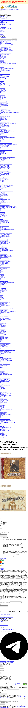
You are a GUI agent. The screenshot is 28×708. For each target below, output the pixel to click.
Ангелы (2, 354)
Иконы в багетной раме (5, 261)
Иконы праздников (4, 249)
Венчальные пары (4, 265)
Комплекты (2, 151)
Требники (2, 81)
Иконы (1, 401)
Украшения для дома (4, 389)
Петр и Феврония (4, 243)
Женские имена (3, 248)
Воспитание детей (4, 124)
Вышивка (2, 406)
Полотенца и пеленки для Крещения (8, 307)
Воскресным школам (4, 173)
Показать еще (3, 558)
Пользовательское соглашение (6, 662)
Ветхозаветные (3, 92)
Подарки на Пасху (4, 400)
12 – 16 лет (2, 182)
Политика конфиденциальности (7, 661)
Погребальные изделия (5, 312)
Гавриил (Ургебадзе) (4, 155)
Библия (1, 55)
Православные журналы (5, 202)
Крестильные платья (4, 306)
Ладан (1, 324)
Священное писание (4, 54)
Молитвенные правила (5, 74)
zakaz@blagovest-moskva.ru (9, 629)
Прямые (2, 284)
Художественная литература (6, 191)
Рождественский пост (5, 380)
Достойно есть (3, 227)
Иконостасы (2, 291)
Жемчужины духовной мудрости (7, 157)
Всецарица (2, 217)
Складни (2, 264)
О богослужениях (4, 105)
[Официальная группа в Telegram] (14, 659)
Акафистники (3, 138)
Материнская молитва (5, 158)
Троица (1, 408)
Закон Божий (3, 62)
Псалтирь (2, 61)
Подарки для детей (4, 361)
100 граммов (3, 325)
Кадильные (2, 320)
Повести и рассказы (4, 189)
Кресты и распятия (4, 281)
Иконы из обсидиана (4, 263)
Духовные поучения (4, 416)
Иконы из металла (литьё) (5, 258)
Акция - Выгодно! (4, 42)
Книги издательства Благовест (7, 131)
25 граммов (2, 329)
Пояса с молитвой (4, 316)
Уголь (1, 339)
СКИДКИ (2, 23)
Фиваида (2, 333)
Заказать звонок (4, 694)
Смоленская (2, 212)
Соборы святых (3, 246)
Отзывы (2, 599)
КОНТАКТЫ (2, 31)
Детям (1, 386)
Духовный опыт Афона (5, 168)
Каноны (2, 67)
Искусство (2, 117)
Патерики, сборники (4, 100)
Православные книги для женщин (7, 162)
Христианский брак (4, 125)
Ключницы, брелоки (4, 373)
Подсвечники (3, 279)
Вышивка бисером (4, 376)
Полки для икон (3, 283)
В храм (1, 270)
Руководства (3, 77)
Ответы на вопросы (4, 146)
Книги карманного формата (6, 150)
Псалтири (2, 133)
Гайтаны (2, 275)
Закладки (2, 366)
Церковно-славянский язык (6, 85)
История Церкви (3, 119)
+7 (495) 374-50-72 (4, 16)
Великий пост (3, 394)
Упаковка (2, 391)
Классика (2, 201)
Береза (1, 295)
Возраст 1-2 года (3, 310)
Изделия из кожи (3, 365)
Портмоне (2, 371)
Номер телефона (3, 690)
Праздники (2, 108)
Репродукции (3, 118)
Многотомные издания (5, 165)
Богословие (2, 88)
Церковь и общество (4, 122)
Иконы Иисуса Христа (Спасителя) (8, 206)
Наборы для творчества (5, 364)
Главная (2, 438)
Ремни (1, 367)
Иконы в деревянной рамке (6, 251)
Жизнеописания (3, 102)
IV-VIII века (2, 95)
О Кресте (2, 160)
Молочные (2, 293)
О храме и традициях (4, 106)
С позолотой (3, 347)
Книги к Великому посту (5, 395)
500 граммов (3, 331)
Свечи (1, 317)
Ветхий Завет (3, 56)
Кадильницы (3, 277)
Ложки (1, 357)
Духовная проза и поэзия (5, 115)
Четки (1, 341)
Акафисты (2, 65)
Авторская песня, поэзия (5, 414)
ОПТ (1, 29)
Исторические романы (5, 167)
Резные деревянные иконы (6, 256)
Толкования (2, 86)
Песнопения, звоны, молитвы (6, 420)
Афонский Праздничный (5, 334)
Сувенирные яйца (4, 359)
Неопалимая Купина (4, 222)
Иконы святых (3, 230)
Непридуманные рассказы (6, 164)
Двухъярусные (3, 288)
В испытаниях (3, 153)
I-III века (2, 93)
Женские (2, 369)
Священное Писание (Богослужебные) (8, 78)
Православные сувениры (5, 352)
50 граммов (2, 330)
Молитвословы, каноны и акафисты (8, 63)
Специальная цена (4, 46)
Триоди (1, 82)
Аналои (1, 271)
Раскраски (2, 193)
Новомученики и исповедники (7, 99)
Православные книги (5, 179)
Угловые (2, 285)
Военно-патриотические (5, 154)
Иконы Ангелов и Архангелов (7, 229)
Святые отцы (3, 90)
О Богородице (3, 159)
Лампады (2, 278)
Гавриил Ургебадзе (4, 240)
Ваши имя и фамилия (5, 602)
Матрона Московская (4, 241)
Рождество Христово (4, 381)
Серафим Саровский (4, 235)
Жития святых (3, 91)
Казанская (2, 209)
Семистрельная (3, 215)
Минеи (1, 72)
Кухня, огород (3, 129)
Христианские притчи (5, 116)
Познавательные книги (5, 199)
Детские (2, 147)
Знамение (2, 214)
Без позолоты (3, 348)
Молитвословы (3, 64)
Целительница (3, 228)
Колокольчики (3, 355)
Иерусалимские (3, 323)
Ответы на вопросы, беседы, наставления (9, 112)
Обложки (2, 372)
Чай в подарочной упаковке (6, 374)
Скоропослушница (4, 220)
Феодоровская (3, 223)
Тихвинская (2, 213)
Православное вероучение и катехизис (8, 144)
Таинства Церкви (4, 109)
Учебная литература (4, 192)
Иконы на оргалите (4, 262)
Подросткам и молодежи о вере (7, 161)
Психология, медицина (5, 126)
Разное (1, 421)
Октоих (1, 75)
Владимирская (3, 208)
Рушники (2, 313)
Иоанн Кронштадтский (5, 236)
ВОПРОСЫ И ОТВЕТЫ (5, 28)
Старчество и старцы (4, 166)
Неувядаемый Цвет (4, 226)
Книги (1, 382)
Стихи (1, 188)
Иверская (2, 210)
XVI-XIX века (3, 97)
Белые (1, 292)
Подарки (2, 384)
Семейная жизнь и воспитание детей (8, 123)
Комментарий (3, 692)
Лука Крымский (3, 237)
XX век (1, 98)
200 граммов (3, 327)
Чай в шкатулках (3, 392)
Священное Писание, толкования (7, 422)
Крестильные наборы (5, 302)
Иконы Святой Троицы (5, 205)
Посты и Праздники (4, 145)
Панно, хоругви (3, 268)
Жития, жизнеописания (5, 186)
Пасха (1, 398)
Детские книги (3, 178)
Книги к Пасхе (3, 399)
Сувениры (2, 388)
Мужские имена (3, 247)
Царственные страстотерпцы (6, 244)
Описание (2, 569)
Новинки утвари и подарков (6, 50)
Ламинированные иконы (5, 255)
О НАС (1, 34)
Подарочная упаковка (5, 378)
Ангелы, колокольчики (5, 385)
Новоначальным (3, 104)
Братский (2, 336)
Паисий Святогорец (4, 238)
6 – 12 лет (2, 181)
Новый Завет (3, 57)
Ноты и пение (3, 84)
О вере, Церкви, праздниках (6, 185)
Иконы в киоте (3, 254)
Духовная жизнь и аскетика (6, 140)
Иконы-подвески (4, 346)
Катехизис (2, 111)
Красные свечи (3, 402)
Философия (2, 89)
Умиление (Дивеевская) (5, 224)
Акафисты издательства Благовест (7, 137)
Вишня (1, 297)
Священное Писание (4, 132)
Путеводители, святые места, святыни (8, 127)
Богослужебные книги (5, 70)
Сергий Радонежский (5, 234)
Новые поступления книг (5, 49)
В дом (1, 276)
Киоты (1, 340)
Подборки (2, 152)
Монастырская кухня (4, 171)
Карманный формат (4, 174)
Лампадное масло (4, 337)
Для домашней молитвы (5, 319)
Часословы (2, 83)
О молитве (2, 69)
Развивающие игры (4, 362)
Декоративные (3, 322)
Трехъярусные (3, 289)
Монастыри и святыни (5, 419)
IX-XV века (2, 96)
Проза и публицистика (5, 148)
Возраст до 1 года (4, 309)
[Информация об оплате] (14, 563)
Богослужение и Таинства (6, 143)
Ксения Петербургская (5, 242)
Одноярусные (3, 286)
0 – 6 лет (2, 180)
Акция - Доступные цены (5, 43)
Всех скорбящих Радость (5, 216)
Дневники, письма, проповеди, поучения (9, 113)
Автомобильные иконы (5, 267)
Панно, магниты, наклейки (6, 358)
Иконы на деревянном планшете (7, 253)
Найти (15, 38)
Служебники (3, 79)
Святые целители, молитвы (6, 172)
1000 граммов (3, 326)
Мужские (2, 368)
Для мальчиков (3, 303)
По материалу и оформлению (6, 250)
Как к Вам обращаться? (5, 688)
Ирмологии (2, 71)
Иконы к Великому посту (5, 396)
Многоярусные (3, 290)
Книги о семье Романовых (6, 169)
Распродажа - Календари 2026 (6, 44)
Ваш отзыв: (2, 604)
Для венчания (3, 299)
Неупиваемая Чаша (4, 221)
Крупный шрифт (3, 175)
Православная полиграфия (6, 360)
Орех (1, 296)
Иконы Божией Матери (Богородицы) (8, 207)
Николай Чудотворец (4, 231)
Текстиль (2, 274)
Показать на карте (4, 625)
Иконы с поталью (4, 257)
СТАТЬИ (2, 35)
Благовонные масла (4, 338)
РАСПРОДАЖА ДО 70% (5, 24)
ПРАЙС (2, 30)
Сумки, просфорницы (5, 315)
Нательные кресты (4, 345)
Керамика (2, 353)
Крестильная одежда (4, 300)
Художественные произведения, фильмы (9, 423)
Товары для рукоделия (5, 375)
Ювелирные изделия (4, 344)
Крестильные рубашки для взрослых (8, 311)
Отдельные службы (4, 76)
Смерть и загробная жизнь (6, 110)
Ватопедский (3, 332)
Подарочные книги (4, 351)
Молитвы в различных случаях (7, 68)
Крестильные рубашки (5, 305)
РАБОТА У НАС (3, 32)
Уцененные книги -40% (5, 47)
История (2, 120)
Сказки (1, 196)
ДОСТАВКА (3, 27)
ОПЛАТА (2, 25)
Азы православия (4, 103)
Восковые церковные (4, 318)
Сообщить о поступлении (3, 536)
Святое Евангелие (4, 58)
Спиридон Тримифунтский (6, 233)
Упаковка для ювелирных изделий (7, 350)
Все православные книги (5, 53)
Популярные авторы (4, 177)
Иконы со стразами (4, 260)
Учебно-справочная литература (7, 130)
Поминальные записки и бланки (7, 282)
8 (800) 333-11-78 (3, 18)
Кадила (1, 272)
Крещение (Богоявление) (5, 393)
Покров (1, 219)
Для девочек (2, 304)
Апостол (2, 60)
